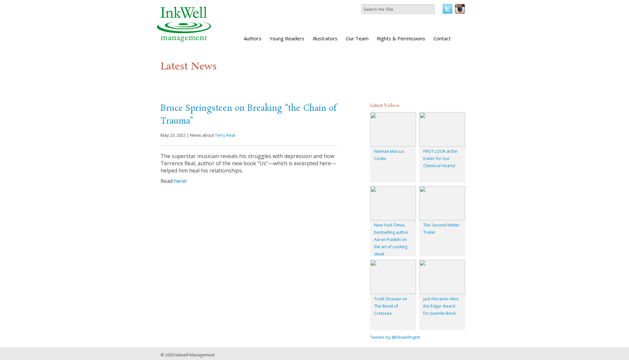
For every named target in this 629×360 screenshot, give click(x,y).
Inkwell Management (195, 355)
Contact (442, 38)
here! (180, 181)
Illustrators (325, 38)
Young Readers (287, 38)
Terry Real (225, 135)
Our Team (357, 38)
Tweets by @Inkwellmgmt (395, 337)
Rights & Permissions (401, 38)
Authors (252, 38)
